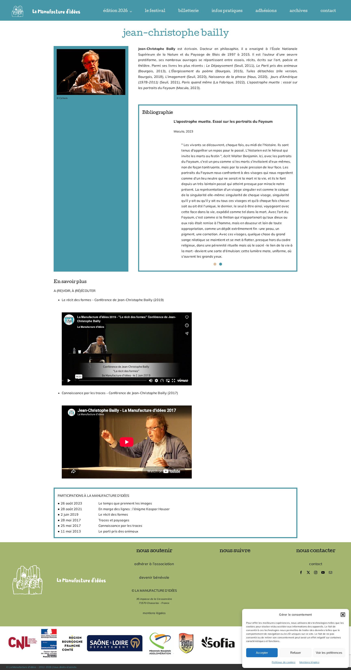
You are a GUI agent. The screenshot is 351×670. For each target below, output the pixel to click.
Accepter (262, 652)
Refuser (295, 652)
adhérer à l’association (154, 563)
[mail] (330, 572)
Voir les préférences (329, 652)
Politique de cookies (283, 662)
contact (315, 563)
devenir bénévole (154, 577)
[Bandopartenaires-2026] (175, 628)
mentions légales (154, 613)
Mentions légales (309, 662)
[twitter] (308, 572)
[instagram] (315, 572)
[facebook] (301, 572)
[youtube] (323, 572)
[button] (343, 615)
